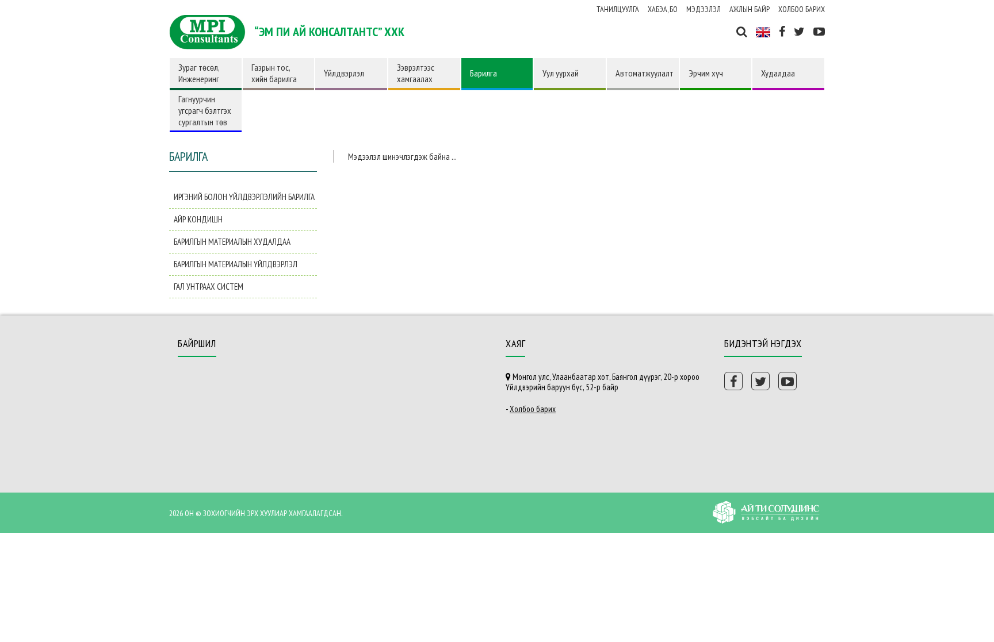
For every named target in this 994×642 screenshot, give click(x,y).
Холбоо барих (801, 9)
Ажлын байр (749, 9)
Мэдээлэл (703, 9)
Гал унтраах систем (208, 286)
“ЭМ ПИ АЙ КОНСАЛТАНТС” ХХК (329, 32)
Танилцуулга (618, 9)
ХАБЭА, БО (663, 9)
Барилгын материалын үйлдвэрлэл (235, 264)
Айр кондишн (198, 219)
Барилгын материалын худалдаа (232, 241)
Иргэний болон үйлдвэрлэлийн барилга (244, 196)
